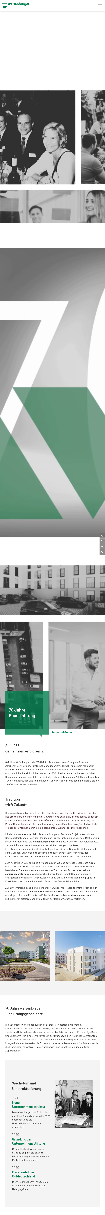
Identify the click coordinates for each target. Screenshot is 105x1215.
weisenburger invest (44, 841)
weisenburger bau (19, 812)
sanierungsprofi (14, 873)
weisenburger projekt (25, 834)
